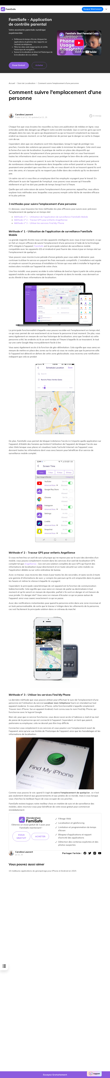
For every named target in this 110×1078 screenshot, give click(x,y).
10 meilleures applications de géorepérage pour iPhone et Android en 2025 (42, 871)
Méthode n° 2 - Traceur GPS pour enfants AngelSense (40, 220)
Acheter (39, 65)
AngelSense (30, 563)
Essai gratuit (18, 65)
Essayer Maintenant (93, 9)
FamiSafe (39, 246)
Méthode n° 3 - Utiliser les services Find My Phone (39, 223)
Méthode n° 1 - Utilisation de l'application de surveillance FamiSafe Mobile (51, 216)
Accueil (12, 83)
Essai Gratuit (21, 836)
